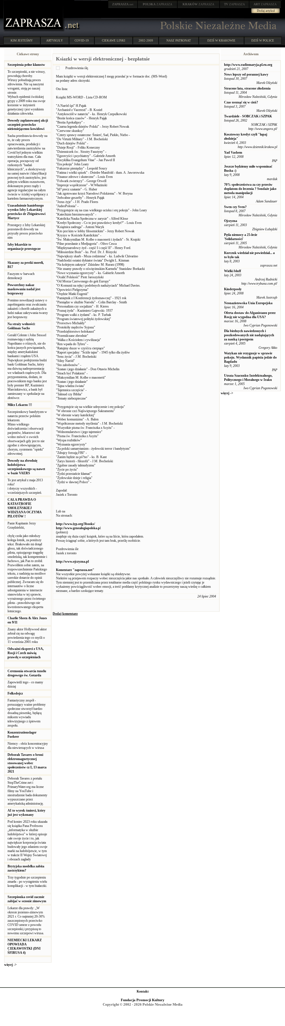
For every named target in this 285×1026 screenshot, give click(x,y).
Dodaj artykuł (266, 10)
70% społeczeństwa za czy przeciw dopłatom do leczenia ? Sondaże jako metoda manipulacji (250, 189)
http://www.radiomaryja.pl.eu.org (248, 65)
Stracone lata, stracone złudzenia (247, 88)
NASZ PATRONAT (178, 40)
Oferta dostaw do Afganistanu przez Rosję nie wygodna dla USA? (250, 315)
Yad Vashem (233, 152)
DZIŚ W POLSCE (262, 40)
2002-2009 (146, 40)
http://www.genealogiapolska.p (78, 528)
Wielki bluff (232, 271)
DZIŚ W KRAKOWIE (221, 40)
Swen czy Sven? (235, 207)
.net (122, 4)
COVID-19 (82, 40)
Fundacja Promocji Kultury (142, 1000)
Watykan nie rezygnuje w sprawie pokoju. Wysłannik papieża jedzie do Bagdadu (250, 357)
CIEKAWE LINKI (113, 40)
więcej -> (10, 965)
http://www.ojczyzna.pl (72, 561)
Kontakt (143, 991)
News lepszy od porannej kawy (246, 74)
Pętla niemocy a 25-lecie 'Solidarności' (240, 237)
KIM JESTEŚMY (22, 40)
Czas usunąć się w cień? (241, 102)
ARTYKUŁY (54, 40)
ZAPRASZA (157, 4)
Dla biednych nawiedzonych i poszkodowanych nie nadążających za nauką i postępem (249, 335)
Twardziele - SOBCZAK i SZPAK (248, 116)
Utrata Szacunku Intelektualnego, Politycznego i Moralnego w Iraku (248, 378)
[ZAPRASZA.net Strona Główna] (34, 31)
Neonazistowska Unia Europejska (248, 303)
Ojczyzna (230, 221)
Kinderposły (233, 289)
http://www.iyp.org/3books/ (75, 524)
